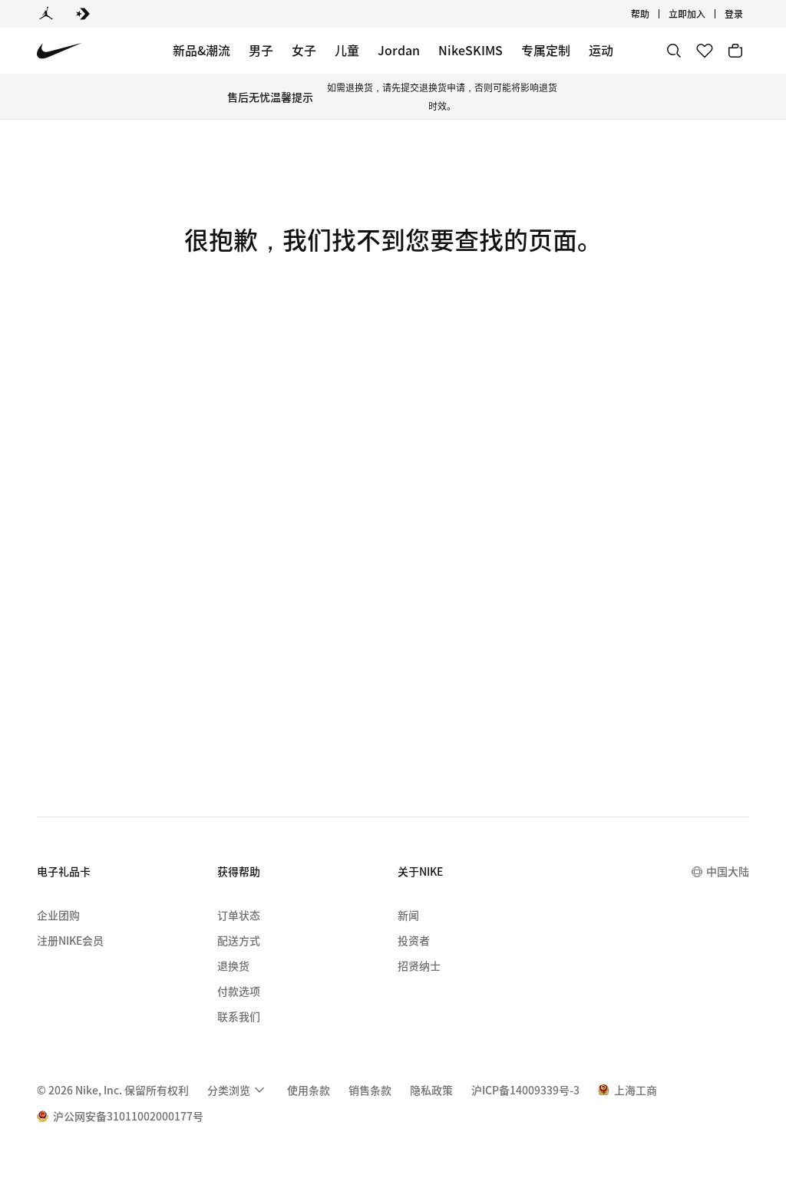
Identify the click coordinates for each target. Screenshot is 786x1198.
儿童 (347, 50)
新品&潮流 (201, 50)
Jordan (399, 50)
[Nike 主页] (59, 51)
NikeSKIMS (470, 50)
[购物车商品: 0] (735, 50)
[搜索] (674, 50)
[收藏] (704, 50)
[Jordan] (46, 14)
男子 (261, 50)
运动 (601, 50)
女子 (304, 50)
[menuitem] (654, 14)
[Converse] (83, 14)
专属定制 (545, 50)
